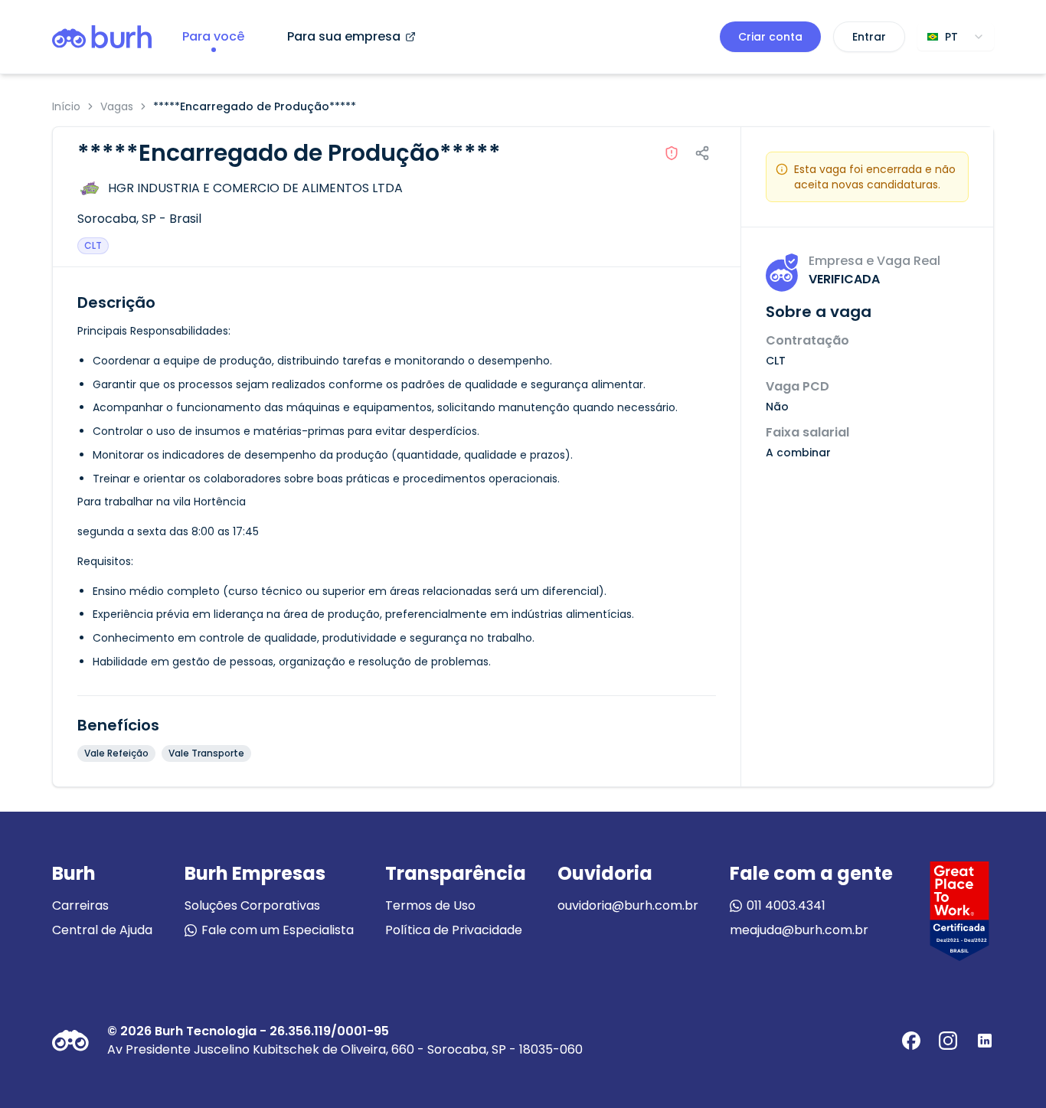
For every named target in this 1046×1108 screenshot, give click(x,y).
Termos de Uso (430, 905)
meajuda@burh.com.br (799, 930)
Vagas (116, 106)
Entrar (869, 36)
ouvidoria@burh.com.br (627, 905)
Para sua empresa (343, 36)
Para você (213, 36)
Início (66, 106)
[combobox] (955, 37)
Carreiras (80, 905)
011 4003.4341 (786, 905)
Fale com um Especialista (277, 930)
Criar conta (770, 36)
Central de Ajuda (102, 930)
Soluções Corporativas (252, 905)
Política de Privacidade (453, 930)
